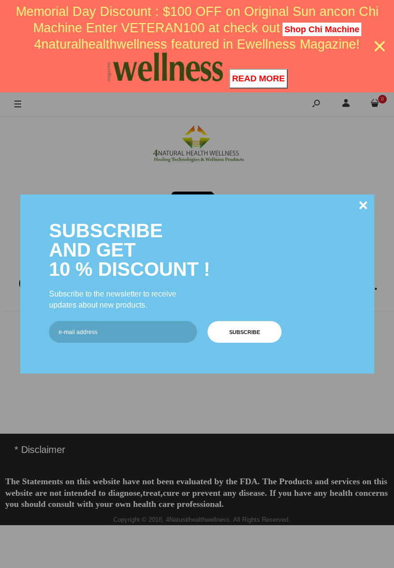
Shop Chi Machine (321, 29)
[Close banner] (380, 46)
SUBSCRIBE (244, 332)
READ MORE (258, 78)
